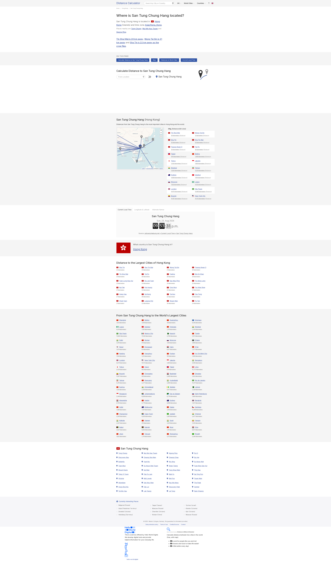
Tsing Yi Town (123, 474)
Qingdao (198, 374)
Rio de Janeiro (200, 380)
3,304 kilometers (179, 170)
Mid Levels (148, 478)
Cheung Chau (174, 457)
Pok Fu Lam (148, 474)
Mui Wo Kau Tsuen (150, 29)
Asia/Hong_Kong (153, 25)
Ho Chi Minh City (201, 354)
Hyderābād (174, 380)
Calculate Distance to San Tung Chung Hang (132, 60)
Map (154, 60)
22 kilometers (178, 142)
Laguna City (149, 301)
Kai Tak (122, 287)
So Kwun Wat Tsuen (151, 466)
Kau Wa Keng (173, 483)
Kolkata (122, 420)
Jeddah (172, 414)
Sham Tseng (173, 466)
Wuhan (147, 340)
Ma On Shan (199, 274)
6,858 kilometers (179, 177)
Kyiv (190, 511)
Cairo (172, 347)
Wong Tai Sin (199, 133)
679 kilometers (178, 156)
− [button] (161, 133)
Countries (200, 3)
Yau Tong (198, 294)
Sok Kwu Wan (149, 483)
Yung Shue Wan (174, 470)
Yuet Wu (147, 462)
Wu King (172, 462)
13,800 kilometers (203, 191)
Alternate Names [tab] (158, 210)
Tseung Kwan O (176, 147)
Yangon (197, 420)
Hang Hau (123, 294)
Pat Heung (148, 287)
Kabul (121, 427)
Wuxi (171, 427)
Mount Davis (123, 470)
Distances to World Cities (169, 60)
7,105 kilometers (203, 177)
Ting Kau (197, 470)
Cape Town (149, 414)
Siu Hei (196, 457)
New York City (200, 196)
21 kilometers (202, 135)
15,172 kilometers (203, 198)
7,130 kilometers (179, 184)
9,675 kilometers (179, 191)
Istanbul (198, 175)
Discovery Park (174, 487)
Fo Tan (197, 301)
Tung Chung (136, 29)
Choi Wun (173, 287)
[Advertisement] (191, 32)
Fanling (172, 274)
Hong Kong (140, 249)
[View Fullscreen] (161, 136)
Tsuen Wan (198, 478)
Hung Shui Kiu (123, 487)
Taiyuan (147, 434)
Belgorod (124, 505)
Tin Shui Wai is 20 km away (129, 39)
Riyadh (197, 434)
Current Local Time (189, 60)
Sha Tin (173, 140)
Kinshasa (198, 320)
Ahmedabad (149, 387)
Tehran (197, 168)
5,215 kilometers (203, 170)
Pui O (196, 453)
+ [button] (161, 130)
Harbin (147, 400)
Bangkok (198, 400)
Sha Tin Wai (199, 140)
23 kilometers (202, 142)
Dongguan (148, 347)
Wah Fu (171, 474)
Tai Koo (172, 294)
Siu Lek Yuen (149, 281)
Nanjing (122, 354)
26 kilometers (202, 149)
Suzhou (122, 387)
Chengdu (173, 327)
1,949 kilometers (203, 156)
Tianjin (197, 333)
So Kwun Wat (199, 462)
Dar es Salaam (175, 394)
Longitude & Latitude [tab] (141, 210)
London (174, 189)
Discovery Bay (123, 457)
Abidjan (172, 387)
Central (196, 487)
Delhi (121, 340)
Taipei (173, 154)
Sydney (173, 175)
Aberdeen (121, 483)
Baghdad (173, 374)
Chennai (198, 414)
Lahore (197, 387)
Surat (171, 420)
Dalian (172, 407)
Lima (196, 367)
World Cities (188, 3)
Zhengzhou (174, 434)
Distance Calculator (128, 3)
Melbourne (148, 407)
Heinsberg (125, 515)
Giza (196, 427)
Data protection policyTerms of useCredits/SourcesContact (165, 524)
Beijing (197, 154)
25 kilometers (178, 149)
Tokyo (173, 161)
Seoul (121, 347)
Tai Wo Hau (122, 491)
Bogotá (173, 196)
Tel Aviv (190, 505)
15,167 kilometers (179, 198)
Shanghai (122, 320)
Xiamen (147, 420)
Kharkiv (191, 508)
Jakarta (197, 161)
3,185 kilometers (203, 163)
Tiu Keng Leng (200, 281)
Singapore (123, 394)
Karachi (172, 333)
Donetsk (124, 511)
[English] (212, 3)
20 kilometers (178, 135)
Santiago (198, 407)
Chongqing (148, 374)
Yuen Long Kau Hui (126, 281)
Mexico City (149, 333)
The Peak (197, 483)
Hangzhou (148, 354)
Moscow (174, 182)
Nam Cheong (199, 491)
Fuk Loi (146, 487)
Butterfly (121, 462)
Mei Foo (172, 478)
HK (178, 3)
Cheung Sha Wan (150, 457)
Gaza (127, 508)
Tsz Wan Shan (200, 287)
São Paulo (198, 189)
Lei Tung (172, 491)
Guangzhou (174, 320)
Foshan (172, 354)
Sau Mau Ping (175, 281)
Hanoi (147, 367)
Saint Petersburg (201, 394)
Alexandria (123, 400)
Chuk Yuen (123, 301)
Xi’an (197, 347)
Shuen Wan (174, 301)
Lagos (197, 182)
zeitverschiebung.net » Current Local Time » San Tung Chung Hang (168, 233)
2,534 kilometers (179, 163)
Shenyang (148, 380)
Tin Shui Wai (175, 133)
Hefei (121, 407)
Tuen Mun (122, 466)
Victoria (121, 478)
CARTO (161, 168)
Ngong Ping (121, 32)
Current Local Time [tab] (124, 210)
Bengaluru (198, 360)
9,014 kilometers (203, 184)
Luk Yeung (147, 491)
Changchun (123, 414)
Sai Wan (146, 470)
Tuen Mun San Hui (200, 466)
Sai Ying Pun (198, 474)
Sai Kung (148, 294)
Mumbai (174, 168)
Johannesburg (150, 394)
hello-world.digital (132, 559)
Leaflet (143, 168)
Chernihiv (158, 511)
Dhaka (197, 340)
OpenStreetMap (149, 168)
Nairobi (147, 427)
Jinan (121, 434)
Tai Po (197, 147)
